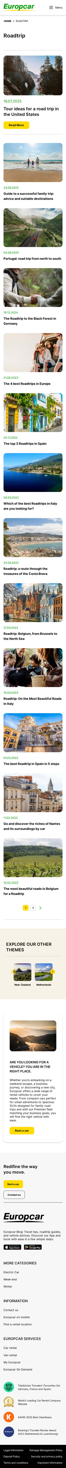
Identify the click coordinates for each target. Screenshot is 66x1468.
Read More (16, 125)
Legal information (13, 1450)
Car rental (10, 1348)
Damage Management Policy (45, 1450)
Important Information (49, 1462)
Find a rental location (18, 1324)
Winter (8, 1286)
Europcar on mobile (17, 1317)
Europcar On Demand (18, 1369)
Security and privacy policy (46, 1456)
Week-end (10, 1279)
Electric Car (11, 1272)
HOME (7, 21)
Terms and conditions (16, 1462)
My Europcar (12, 1362)
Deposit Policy (12, 1456)
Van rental (10, 1355)
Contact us (14, 1194)
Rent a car (22, 1130)
